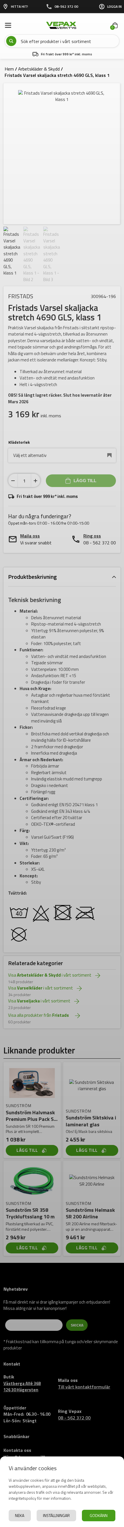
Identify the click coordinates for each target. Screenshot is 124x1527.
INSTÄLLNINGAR (56, 1515)
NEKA (19, 1515)
